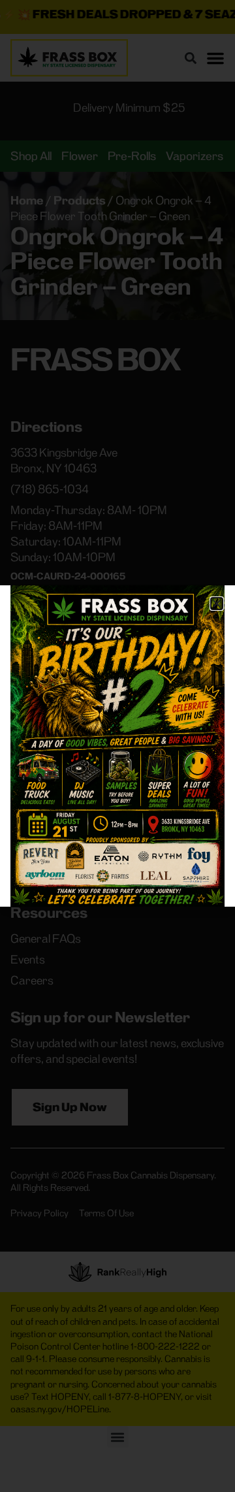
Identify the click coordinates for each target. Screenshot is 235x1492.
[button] (217, 603)
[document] (117, 746)
